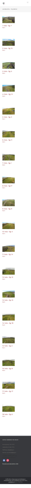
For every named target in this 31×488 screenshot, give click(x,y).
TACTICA (20, 482)
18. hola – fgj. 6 (7, 414)
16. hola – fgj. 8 (7, 368)
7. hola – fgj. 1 (7, 163)
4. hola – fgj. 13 (7, 94)
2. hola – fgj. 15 (7, 48)
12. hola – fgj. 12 (7, 277)
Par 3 (3, 50)
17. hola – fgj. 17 (7, 391)
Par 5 (3, 73)
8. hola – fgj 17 (7, 186)
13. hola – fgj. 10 (7, 300)
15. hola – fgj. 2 (7, 346)
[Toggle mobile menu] (28, 2)
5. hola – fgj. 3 (7, 117)
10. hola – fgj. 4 (7, 232)
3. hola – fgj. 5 (7, 71)
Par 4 (3, 27)
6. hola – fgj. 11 (7, 140)
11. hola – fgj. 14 (7, 254)
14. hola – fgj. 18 (7, 323)
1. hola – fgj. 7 (7, 26)
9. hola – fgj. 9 (7, 209)
